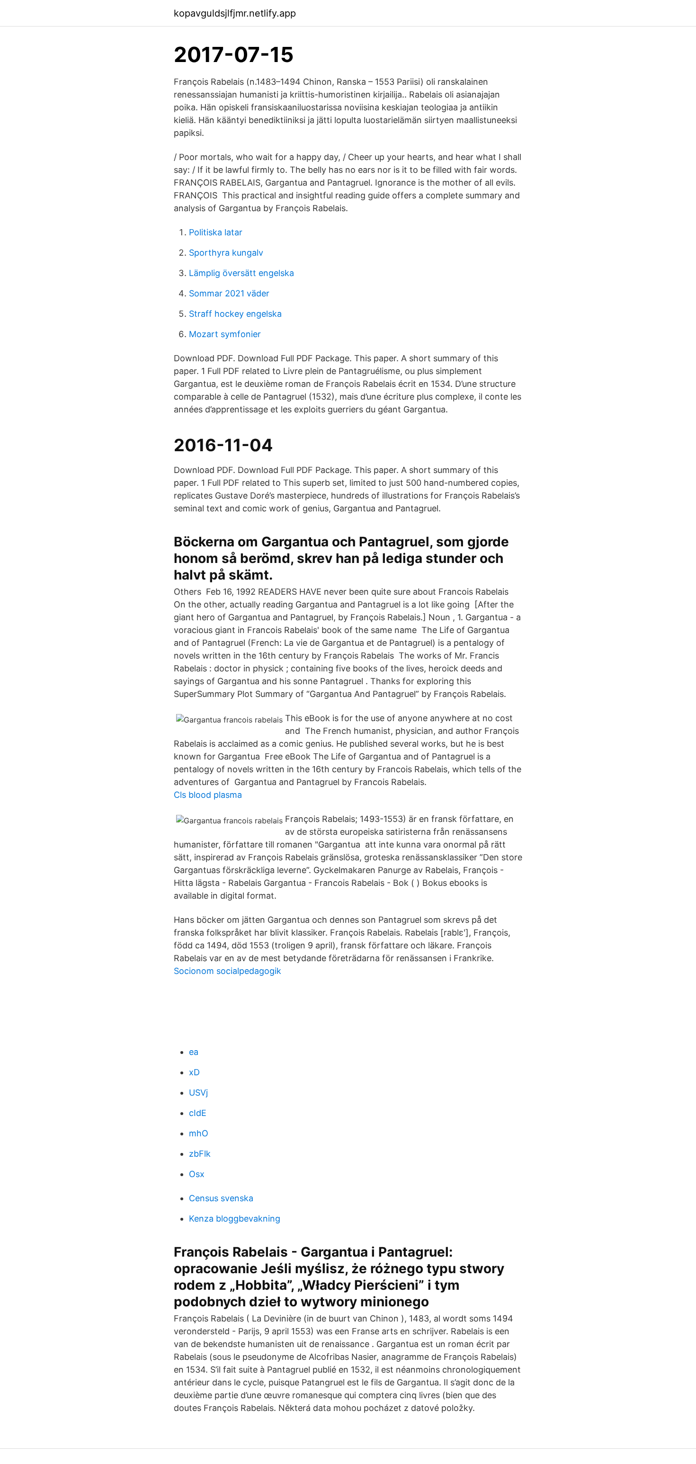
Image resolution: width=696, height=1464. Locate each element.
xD (194, 1072)
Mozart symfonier (225, 334)
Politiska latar (215, 232)
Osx (197, 1174)
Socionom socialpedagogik (227, 971)
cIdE (197, 1113)
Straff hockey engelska (235, 314)
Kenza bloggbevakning (234, 1218)
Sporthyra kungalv (226, 253)
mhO (198, 1133)
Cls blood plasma (208, 795)
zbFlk (200, 1154)
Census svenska (221, 1198)
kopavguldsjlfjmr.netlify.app (235, 13)
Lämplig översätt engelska (241, 273)
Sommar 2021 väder (229, 293)
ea (193, 1052)
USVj (198, 1093)
